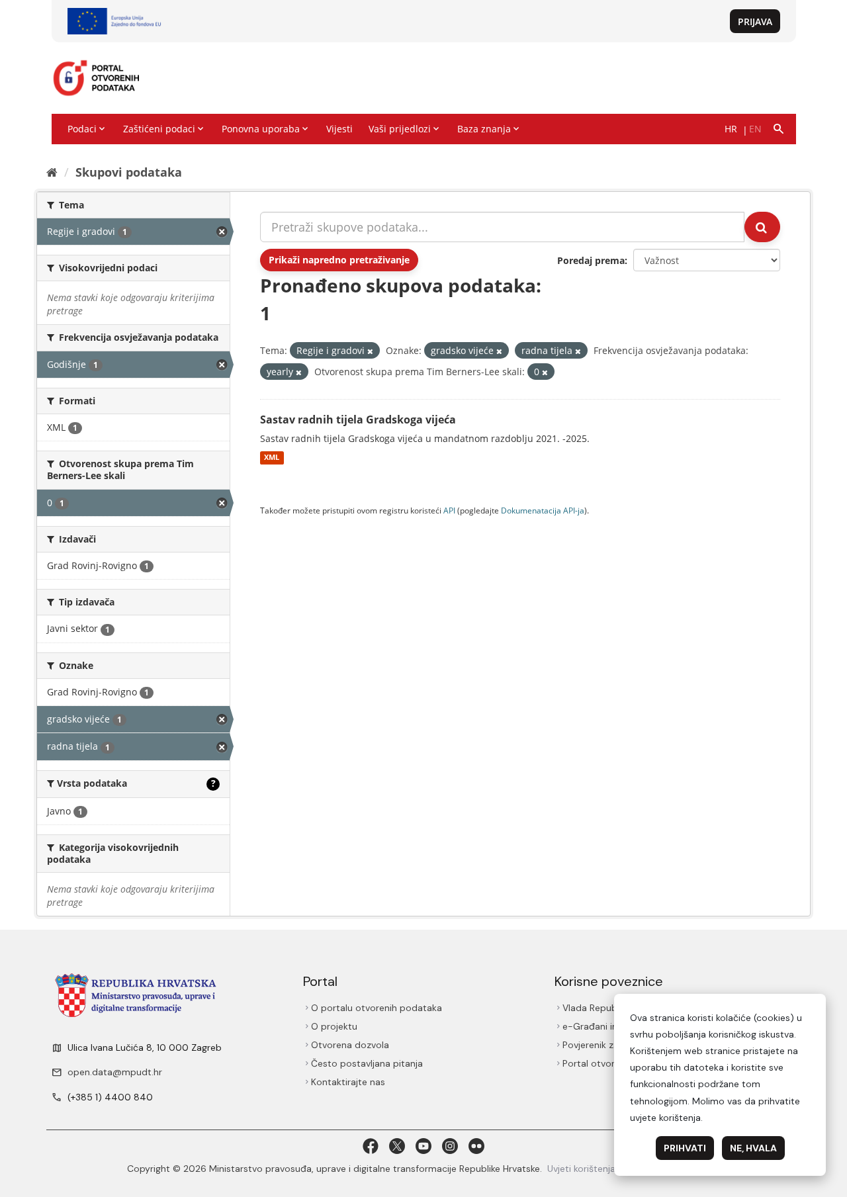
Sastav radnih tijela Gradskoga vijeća (358, 419)
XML (271, 458)
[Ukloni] (370, 351)
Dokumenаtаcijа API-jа (542, 510)
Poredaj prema (591, 260)
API (449, 510)
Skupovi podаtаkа (128, 172)
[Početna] (52, 172)
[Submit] (762, 227)
